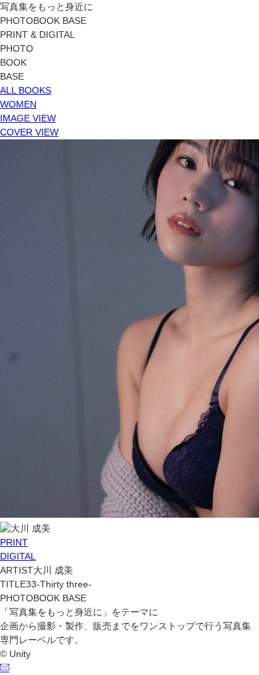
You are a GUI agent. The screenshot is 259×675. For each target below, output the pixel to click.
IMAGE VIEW (28, 118)
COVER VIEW (29, 132)
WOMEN (18, 104)
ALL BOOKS (25, 90)
